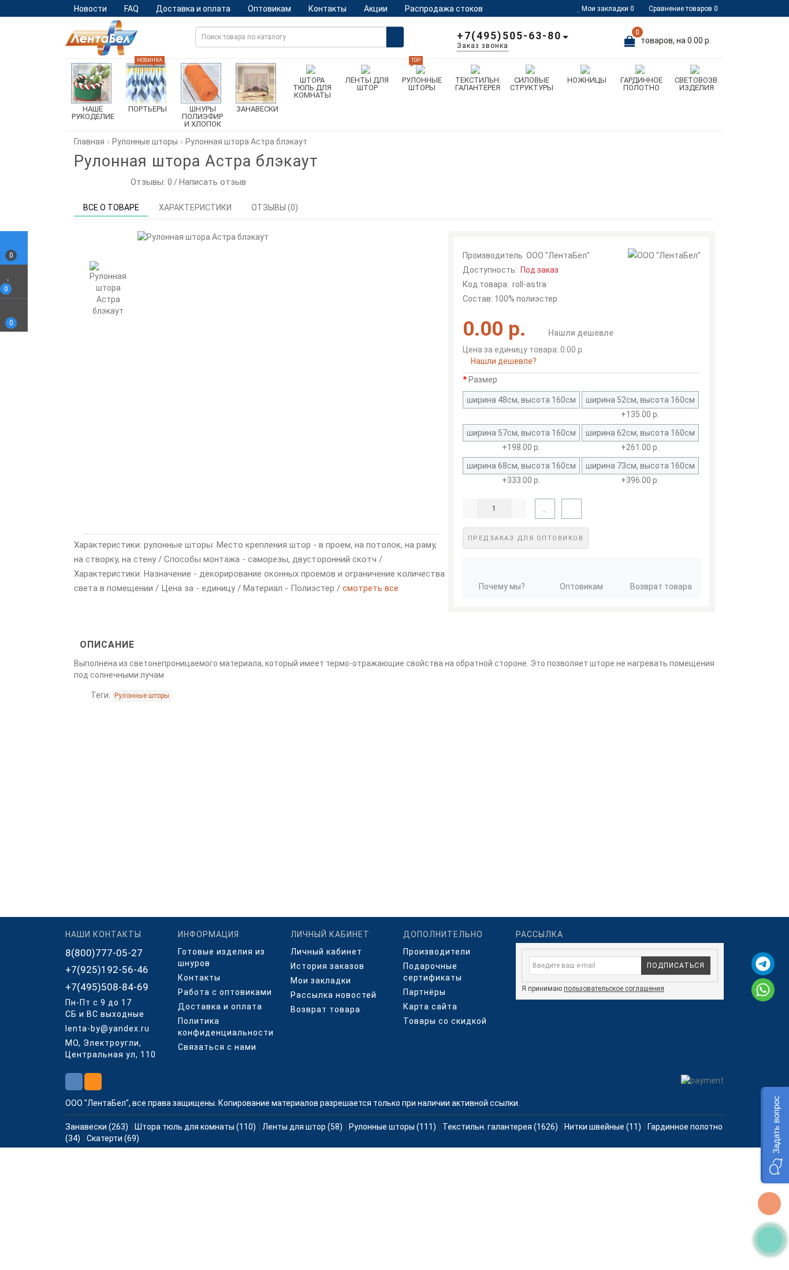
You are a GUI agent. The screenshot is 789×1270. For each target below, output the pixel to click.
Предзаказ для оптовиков (526, 538)
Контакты (327, 8)
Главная (89, 141)
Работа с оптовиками (225, 992)
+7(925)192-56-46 (106, 969)
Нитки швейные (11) (602, 1126)
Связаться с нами (217, 1047)
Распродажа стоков (444, 8)
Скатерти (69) (113, 1138)
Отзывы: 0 (149, 182)
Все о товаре (111, 207)
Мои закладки (321, 980)
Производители (437, 951)
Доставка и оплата (193, 8)
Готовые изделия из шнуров (221, 957)
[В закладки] (545, 509)
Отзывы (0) (274, 207)
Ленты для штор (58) (302, 1126)
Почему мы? (502, 586)
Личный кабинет (326, 951)
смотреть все (371, 588)
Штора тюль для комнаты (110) (195, 1126)
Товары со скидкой (445, 1021)
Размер (482, 379)
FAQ (131, 8)
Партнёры (424, 992)
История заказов (327, 966)
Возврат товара (661, 586)
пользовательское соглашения (614, 989)
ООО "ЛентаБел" (558, 255)
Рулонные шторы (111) (392, 1126)
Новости (90, 8)
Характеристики (195, 207)
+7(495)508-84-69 (106, 987)
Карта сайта (430, 1006)
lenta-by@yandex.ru (107, 1028)
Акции (376, 8)
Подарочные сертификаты (432, 971)
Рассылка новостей (334, 995)
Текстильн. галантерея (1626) (500, 1126)
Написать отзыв (212, 182)
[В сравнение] (571, 509)
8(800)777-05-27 (104, 953)
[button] (775, 1135)
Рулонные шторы (141, 696)
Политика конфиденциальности (225, 1026)
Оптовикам (269, 8)
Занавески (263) (96, 1126)
